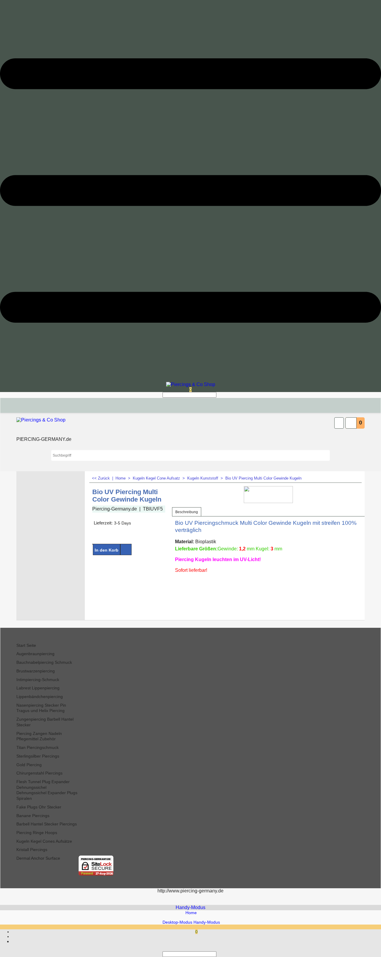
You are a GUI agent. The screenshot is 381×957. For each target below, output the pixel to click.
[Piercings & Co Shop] (190, 384)
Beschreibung (186, 512)
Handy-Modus (190, 907)
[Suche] (218, 395)
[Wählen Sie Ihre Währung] (339, 423)
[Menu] (190, 379)
